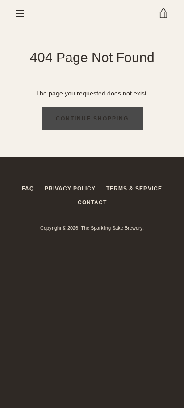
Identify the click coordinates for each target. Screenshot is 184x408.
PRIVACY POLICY (70, 188)
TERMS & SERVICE (134, 188)
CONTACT (92, 202)
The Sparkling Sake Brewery (111, 228)
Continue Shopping (92, 118)
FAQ (28, 188)
